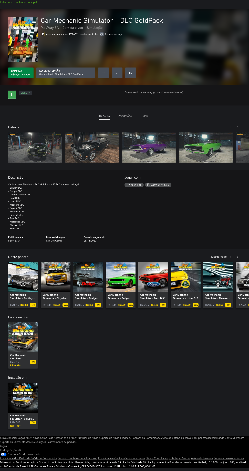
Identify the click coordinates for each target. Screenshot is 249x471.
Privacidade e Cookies (111, 458)
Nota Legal (175, 458)
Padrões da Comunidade (146, 437)
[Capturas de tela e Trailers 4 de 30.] (206, 147)
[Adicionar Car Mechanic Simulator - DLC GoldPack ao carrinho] (117, 73)
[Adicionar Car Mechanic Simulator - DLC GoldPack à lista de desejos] (103, 73)
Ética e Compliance (157, 458)
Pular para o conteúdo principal (18, 2)
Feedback (125, 437)
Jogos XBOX (25, 437)
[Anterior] (230, 127)
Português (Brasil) (10, 450)
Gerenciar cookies (134, 458)
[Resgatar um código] (130, 73)
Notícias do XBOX (88, 437)
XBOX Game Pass (43, 437)
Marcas (186, 458)
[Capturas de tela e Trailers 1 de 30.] (35, 147)
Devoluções (39, 442)
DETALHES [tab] (104, 115)
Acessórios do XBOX (66, 437)
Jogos (3, 446)
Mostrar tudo (219, 256)
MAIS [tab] (145, 115)
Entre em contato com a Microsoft (77, 458)
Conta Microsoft (234, 437)
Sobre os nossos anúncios (229, 458)
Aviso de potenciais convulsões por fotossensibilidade (192, 437)
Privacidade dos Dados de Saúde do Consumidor (28, 458)
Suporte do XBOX (109, 437)
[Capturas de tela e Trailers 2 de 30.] (92, 147)
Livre (24, 93)
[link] (23, 285)
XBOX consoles (8, 437)
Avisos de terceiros (202, 458)
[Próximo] (237, 127)
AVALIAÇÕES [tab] (125, 115)
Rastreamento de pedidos (62, 442)
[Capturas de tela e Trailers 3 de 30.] (149, 147)
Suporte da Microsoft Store (16, 442)
